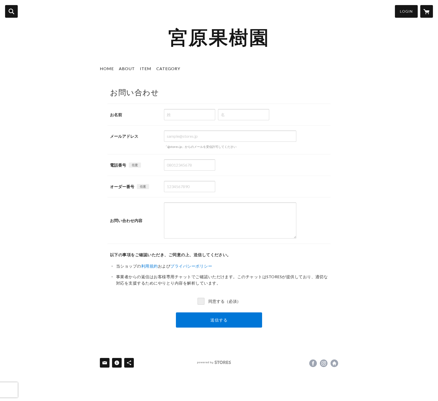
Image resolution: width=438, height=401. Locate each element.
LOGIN (406, 11)
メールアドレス (124, 136)
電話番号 (118, 165)
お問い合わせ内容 (126, 220)
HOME (107, 68)
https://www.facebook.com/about (313, 363)
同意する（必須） (224, 301)
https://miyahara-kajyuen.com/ (334, 363)
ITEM (145, 68)
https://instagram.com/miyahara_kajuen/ (323, 363)
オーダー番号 (122, 186)
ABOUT (127, 68)
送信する (218, 319)
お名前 (116, 114)
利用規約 (149, 266)
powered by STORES (214, 362)
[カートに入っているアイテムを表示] (426, 11)
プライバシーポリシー (191, 266)
